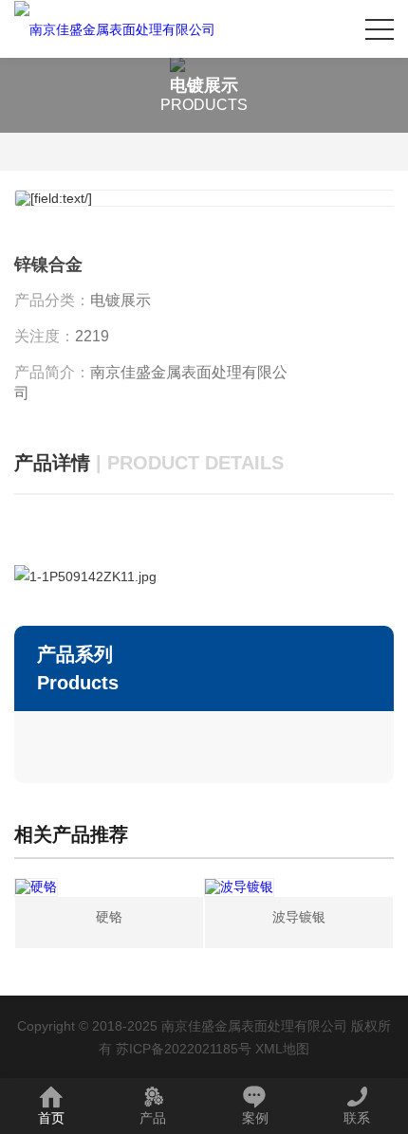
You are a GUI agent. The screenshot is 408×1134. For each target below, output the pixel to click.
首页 (51, 1117)
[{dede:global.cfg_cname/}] (114, 29)
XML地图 (282, 1048)
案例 (255, 1117)
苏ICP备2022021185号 (183, 1048)
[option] (204, 198)
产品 (152, 1117)
